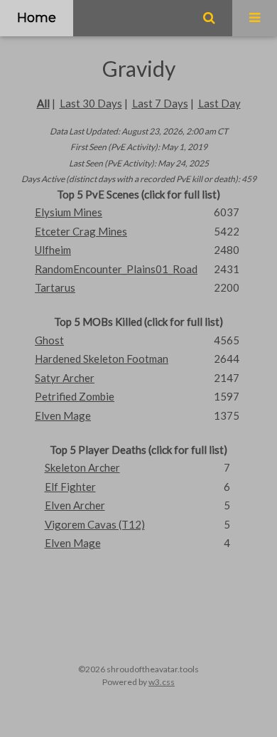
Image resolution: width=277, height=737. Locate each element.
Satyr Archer (64, 377)
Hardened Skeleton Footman (101, 358)
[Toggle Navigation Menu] (254, 18)
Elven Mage (63, 415)
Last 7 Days (160, 103)
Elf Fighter (70, 486)
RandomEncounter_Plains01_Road (116, 269)
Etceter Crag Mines (81, 231)
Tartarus (55, 287)
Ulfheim (53, 249)
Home (36, 18)
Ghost (49, 340)
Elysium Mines (68, 212)
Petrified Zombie (74, 396)
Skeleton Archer (82, 467)
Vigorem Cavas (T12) (95, 524)
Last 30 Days (91, 103)
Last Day (219, 103)
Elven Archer (75, 505)
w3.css (161, 682)
